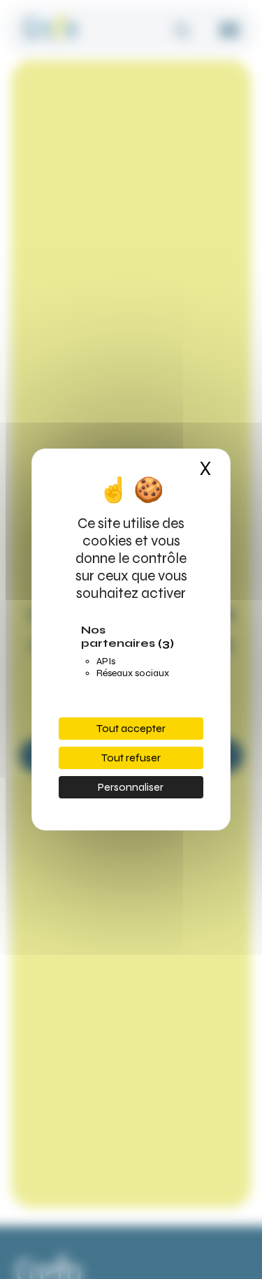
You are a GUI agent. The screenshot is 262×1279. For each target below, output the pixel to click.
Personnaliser (130, 787)
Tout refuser (131, 757)
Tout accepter (131, 728)
